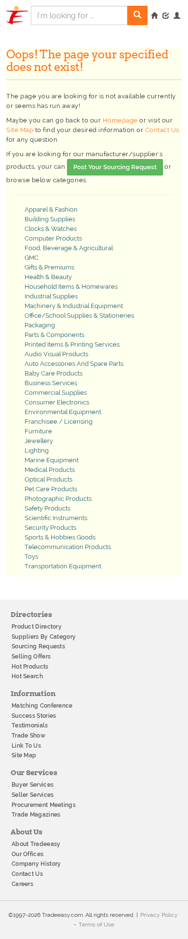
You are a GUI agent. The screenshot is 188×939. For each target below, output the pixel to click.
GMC (32, 257)
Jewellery (39, 440)
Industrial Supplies (51, 296)
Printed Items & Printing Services (72, 344)
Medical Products (50, 469)
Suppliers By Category (44, 636)
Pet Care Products (51, 489)
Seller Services (33, 794)
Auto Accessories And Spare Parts (74, 363)
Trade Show (28, 735)
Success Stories (34, 715)
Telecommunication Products (68, 546)
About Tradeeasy (36, 844)
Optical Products (48, 479)
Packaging (40, 325)
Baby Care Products (53, 373)
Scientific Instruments (56, 518)
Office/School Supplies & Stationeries (79, 315)
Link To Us (26, 745)
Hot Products (30, 666)
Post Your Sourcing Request (115, 167)
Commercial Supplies (56, 392)
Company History (36, 863)
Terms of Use (96, 924)
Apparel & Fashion (51, 209)
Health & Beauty (48, 277)
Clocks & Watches (51, 228)
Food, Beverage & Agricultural (69, 248)
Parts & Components (54, 334)
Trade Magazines (36, 814)
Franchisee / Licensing (59, 421)
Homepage (120, 120)
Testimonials (30, 725)
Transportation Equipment (63, 566)
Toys (31, 556)
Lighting (37, 450)
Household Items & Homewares (71, 286)
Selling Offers (31, 656)
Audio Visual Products (56, 354)
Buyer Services (33, 784)
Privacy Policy (159, 915)
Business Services (51, 383)
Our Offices (27, 854)
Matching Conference (42, 705)
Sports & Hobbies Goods (60, 537)
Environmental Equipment (63, 412)
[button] (177, 16)
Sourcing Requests (38, 646)
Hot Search (27, 676)
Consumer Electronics (57, 402)
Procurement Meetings (44, 805)
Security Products (50, 527)
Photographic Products (58, 498)
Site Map (19, 130)
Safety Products (47, 508)
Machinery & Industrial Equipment (74, 305)
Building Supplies (50, 219)
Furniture (38, 431)
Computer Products (53, 238)
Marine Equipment (52, 460)
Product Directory (37, 626)
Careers (22, 884)
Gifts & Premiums (49, 267)
